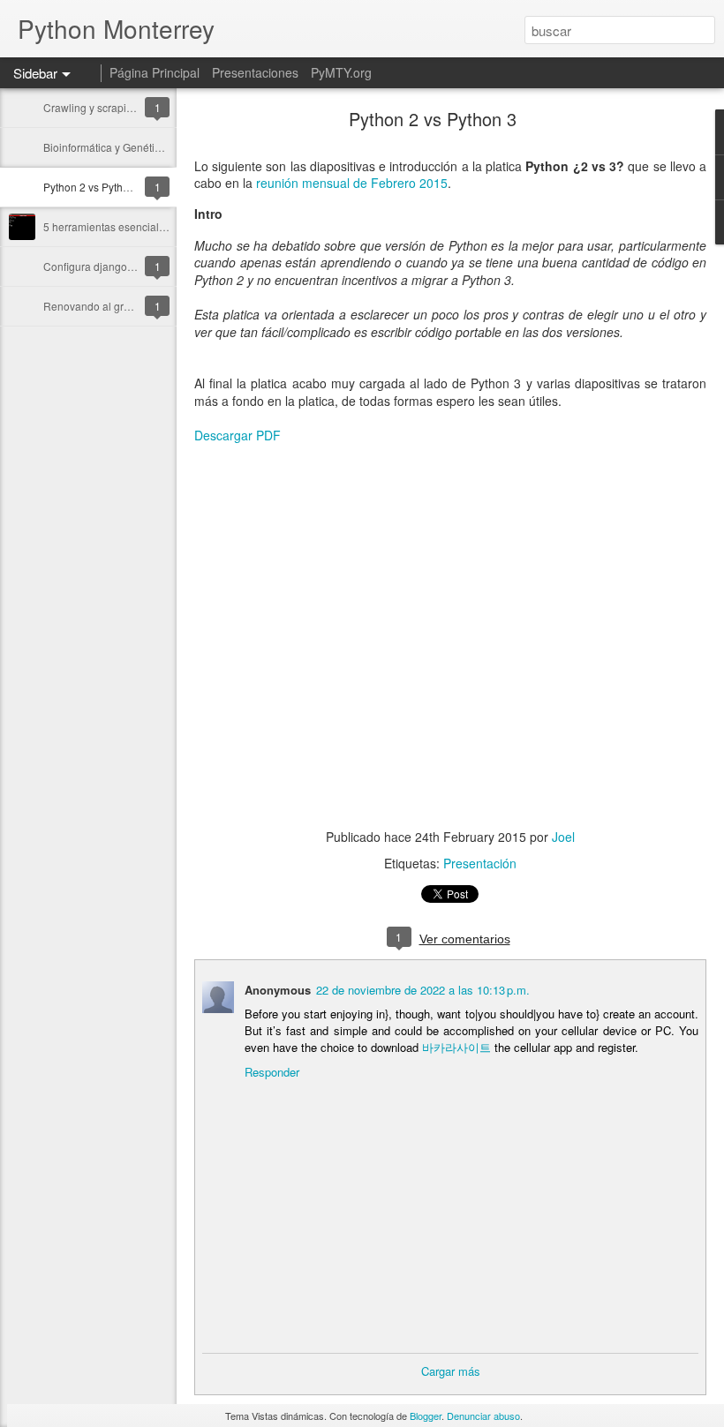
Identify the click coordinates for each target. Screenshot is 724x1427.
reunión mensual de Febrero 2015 (352, 183)
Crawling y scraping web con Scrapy (130, 107)
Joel (563, 836)
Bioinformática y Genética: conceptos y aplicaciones (167, 146)
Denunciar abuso (483, 1415)
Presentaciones (255, 72)
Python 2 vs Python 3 (93, 186)
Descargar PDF (237, 435)
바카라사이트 (456, 1047)
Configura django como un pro (116, 266)
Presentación (480, 863)
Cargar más (450, 1371)
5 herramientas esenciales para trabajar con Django (168, 226)
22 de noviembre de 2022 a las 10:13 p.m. (423, 989)
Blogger (425, 1415)
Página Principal (154, 72)
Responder (272, 1071)
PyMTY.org (341, 72)
